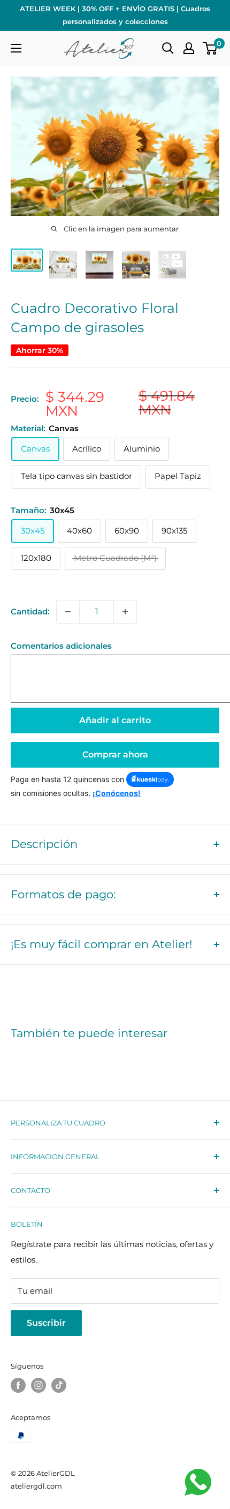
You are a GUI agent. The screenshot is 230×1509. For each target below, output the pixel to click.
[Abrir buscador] (168, 48)
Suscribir (46, 1323)
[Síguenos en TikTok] (58, 1385)
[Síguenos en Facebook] (18, 1385)
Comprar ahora (115, 754)
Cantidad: (30, 611)
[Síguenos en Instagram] (38, 1385)
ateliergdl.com (36, 1486)
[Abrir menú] (16, 48)
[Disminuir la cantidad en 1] (68, 611)
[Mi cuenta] (188, 48)
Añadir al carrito (115, 720)
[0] (210, 48)
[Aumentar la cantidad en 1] (125, 611)
